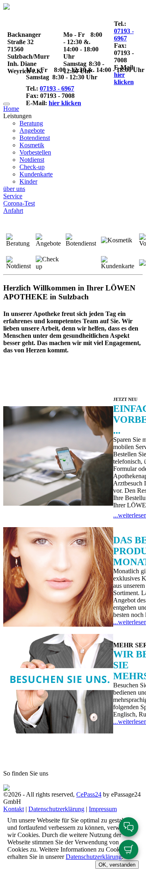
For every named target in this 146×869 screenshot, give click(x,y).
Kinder (28, 181)
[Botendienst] (81, 240)
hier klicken (124, 78)
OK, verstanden (117, 865)
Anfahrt (13, 210)
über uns (14, 188)
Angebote (32, 130)
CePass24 (88, 794)
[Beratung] (18, 240)
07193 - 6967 (124, 35)
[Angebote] (48, 240)
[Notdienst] (18, 263)
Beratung (31, 123)
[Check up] (48, 263)
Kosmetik (31, 145)
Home (11, 108)
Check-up (32, 166)
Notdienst (31, 159)
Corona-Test (19, 203)
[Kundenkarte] (117, 263)
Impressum (103, 808)
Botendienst (34, 137)
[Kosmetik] (116, 240)
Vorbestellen (35, 152)
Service (12, 196)
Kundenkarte (36, 174)
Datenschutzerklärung (56, 808)
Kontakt (13, 808)
